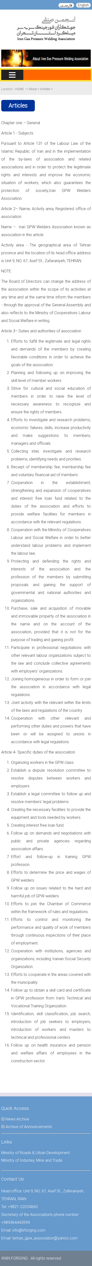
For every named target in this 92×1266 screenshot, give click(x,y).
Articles (45, 89)
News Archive (17, 1119)
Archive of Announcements (29, 1126)
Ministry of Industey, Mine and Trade (31, 1160)
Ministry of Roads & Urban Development (35, 1152)
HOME (19, 89)
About (33, 89)
